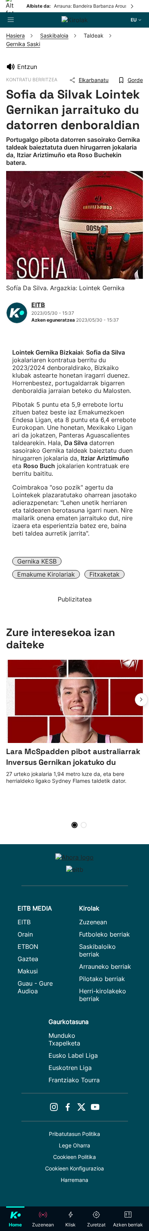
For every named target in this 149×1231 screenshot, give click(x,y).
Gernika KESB (37, 561)
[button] (141, 699)
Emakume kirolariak (46, 574)
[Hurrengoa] (132, 6)
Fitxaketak (104, 574)
